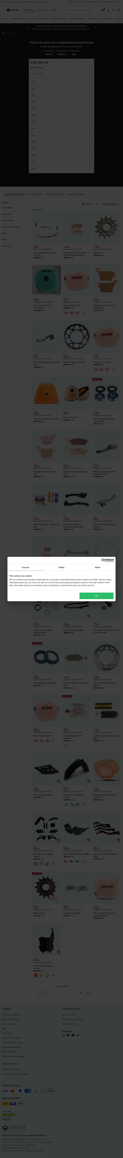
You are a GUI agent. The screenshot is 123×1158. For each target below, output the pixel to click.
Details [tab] (62, 567)
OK (96, 596)
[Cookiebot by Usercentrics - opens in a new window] (103, 560)
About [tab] (97, 567)
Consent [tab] (25, 567)
